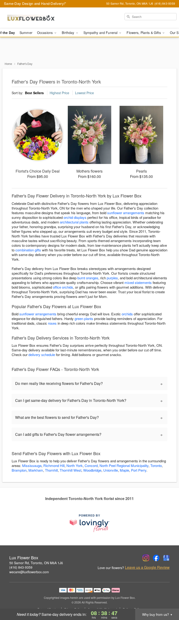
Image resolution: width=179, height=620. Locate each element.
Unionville (110, 470)
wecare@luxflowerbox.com (29, 572)
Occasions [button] (45, 32)
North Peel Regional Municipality (124, 465)
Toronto (156, 465)
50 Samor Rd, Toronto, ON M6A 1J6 (36, 562)
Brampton (19, 470)
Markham (35, 470)
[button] (167, 600)
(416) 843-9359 (20, 567)
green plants (84, 318)
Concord (91, 465)
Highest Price (59, 92)
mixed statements (138, 282)
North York (74, 465)
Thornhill (51, 470)
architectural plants (74, 222)
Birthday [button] (68, 32)
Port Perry (138, 470)
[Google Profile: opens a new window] (166, 558)
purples (112, 277)
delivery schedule (41, 354)
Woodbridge (92, 470)
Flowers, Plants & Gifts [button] (144, 32)
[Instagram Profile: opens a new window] (146, 558)
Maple (124, 470)
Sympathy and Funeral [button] (101, 32)
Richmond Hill (54, 465)
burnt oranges (87, 277)
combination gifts (28, 249)
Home (8, 64)
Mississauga (31, 465)
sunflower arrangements (125, 212)
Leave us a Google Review (147, 567)
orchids (127, 313)
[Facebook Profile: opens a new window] (156, 558)
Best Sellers (34, 92)
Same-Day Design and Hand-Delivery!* (35, 3)
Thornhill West (70, 470)
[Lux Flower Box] (31, 17)
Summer (26, 32)
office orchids (63, 287)
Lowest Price (84, 92)
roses (52, 323)
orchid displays (75, 217)
